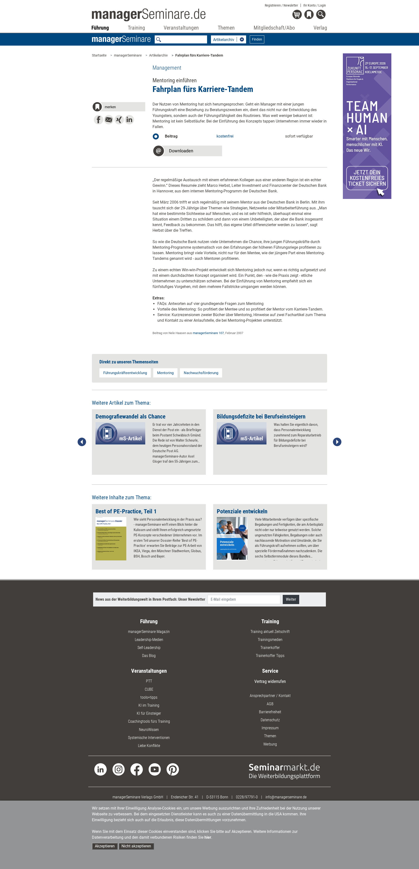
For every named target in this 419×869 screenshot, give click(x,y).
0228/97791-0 (247, 797)
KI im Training (148, 705)
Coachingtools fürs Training (149, 721)
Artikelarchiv (158, 55)
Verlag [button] (320, 28)
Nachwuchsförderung (201, 373)
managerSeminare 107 (208, 333)
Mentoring (165, 373)
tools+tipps (148, 697)
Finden (257, 39)
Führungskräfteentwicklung (125, 373)
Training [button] (136, 28)
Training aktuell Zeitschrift (270, 631)
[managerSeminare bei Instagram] (118, 769)
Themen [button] (226, 28)
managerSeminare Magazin (149, 631)
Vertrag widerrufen (270, 681)
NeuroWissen (149, 729)
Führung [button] (100, 28)
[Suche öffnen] (321, 15)
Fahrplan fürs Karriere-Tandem (199, 55)
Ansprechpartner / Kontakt (270, 695)
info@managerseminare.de (286, 797)
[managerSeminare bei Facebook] (136, 769)
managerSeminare (128, 55)
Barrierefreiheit (270, 712)
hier (207, 837)
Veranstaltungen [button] (181, 28)
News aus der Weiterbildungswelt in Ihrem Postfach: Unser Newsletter (150, 599)
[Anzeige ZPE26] (367, 125)
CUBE (149, 689)
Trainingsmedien (270, 639)
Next (337, 442)
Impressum (270, 728)
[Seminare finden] (284, 771)
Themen (270, 736)
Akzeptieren (105, 846)
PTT (149, 681)
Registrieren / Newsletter (281, 5)
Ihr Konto (314, 5)
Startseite (99, 55)
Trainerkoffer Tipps (270, 655)
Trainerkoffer (270, 647)
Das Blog (149, 655)
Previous (82, 442)
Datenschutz (270, 720)
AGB (270, 704)
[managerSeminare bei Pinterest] (172, 769)
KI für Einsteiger (149, 713)
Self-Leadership (149, 647)
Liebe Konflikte (149, 745)
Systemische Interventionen (149, 737)
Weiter (291, 599)
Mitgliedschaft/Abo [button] (274, 28)
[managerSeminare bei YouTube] (154, 769)
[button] (118, 107)
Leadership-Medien (149, 639)
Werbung (270, 744)
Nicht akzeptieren (136, 846)
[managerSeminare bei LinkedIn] (100, 769)
